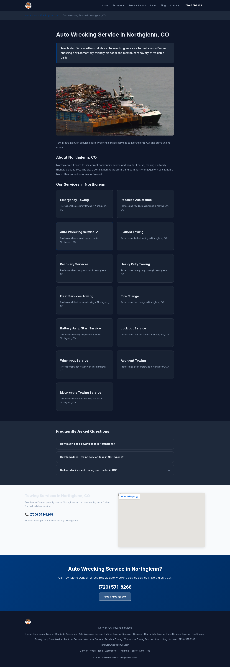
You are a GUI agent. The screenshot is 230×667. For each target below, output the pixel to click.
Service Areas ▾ (137, 5)
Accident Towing (113, 639)
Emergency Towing (43, 634)
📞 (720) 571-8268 (39, 514)
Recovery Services (132, 634)
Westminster (111, 650)
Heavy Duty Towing (154, 634)
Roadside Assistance (66, 634)
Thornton (124, 650)
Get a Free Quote (115, 596)
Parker (134, 650)
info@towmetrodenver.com (115, 644)
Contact (174, 5)
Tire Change (198, 634)
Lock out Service (73, 639)
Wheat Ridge (96, 650)
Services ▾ (118, 5)
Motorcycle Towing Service (138, 639)
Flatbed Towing (113, 634)
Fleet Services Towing (178, 634)
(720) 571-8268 (193, 5)
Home (105, 5)
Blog (163, 5)
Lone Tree (144, 650)
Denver (84, 650)
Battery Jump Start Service (48, 639)
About (153, 5)
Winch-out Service (93, 639)
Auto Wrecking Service (46, 15)
